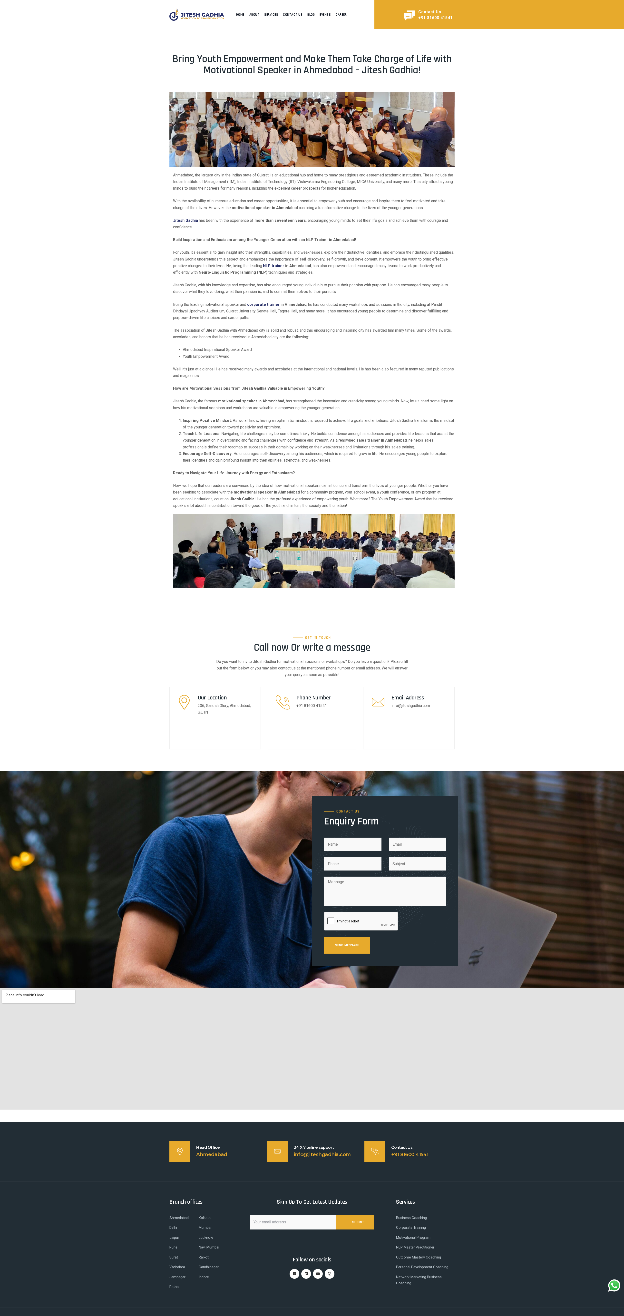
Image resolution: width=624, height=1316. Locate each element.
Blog (311, 14)
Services (271, 14)
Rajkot (204, 1257)
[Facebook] (294, 1274)
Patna (174, 1287)
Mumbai (205, 1227)
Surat (173, 1257)
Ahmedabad (179, 1218)
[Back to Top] (613, 1308)
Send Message (347, 945)
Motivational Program (413, 1237)
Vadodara (177, 1267)
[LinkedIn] (306, 1274)
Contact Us (292, 14)
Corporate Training (411, 1227)
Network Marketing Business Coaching (419, 1280)
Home (240, 14)
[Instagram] (329, 1274)
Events (325, 14)
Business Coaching (411, 1218)
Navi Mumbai (209, 1247)
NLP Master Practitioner (415, 1247)
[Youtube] (318, 1274)
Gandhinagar (209, 1267)
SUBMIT (358, 1222)
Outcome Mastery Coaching (418, 1257)
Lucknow (206, 1237)
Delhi (173, 1227)
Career (341, 14)
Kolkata (205, 1218)
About (254, 14)
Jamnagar (177, 1277)
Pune (173, 1247)
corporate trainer (263, 304)
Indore (204, 1277)
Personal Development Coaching (422, 1267)
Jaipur (174, 1237)
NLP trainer (273, 265)
